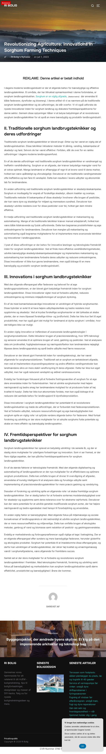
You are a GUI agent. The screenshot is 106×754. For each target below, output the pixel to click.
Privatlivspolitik (11, 738)
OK (82, 746)
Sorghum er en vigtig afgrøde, (51, 96)
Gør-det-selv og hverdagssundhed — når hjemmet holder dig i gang (83, 711)
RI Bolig (10, 5)
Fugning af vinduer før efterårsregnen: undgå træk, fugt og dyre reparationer (83, 701)
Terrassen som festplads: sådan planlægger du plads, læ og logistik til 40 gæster (85, 676)
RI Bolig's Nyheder (20, 56)
